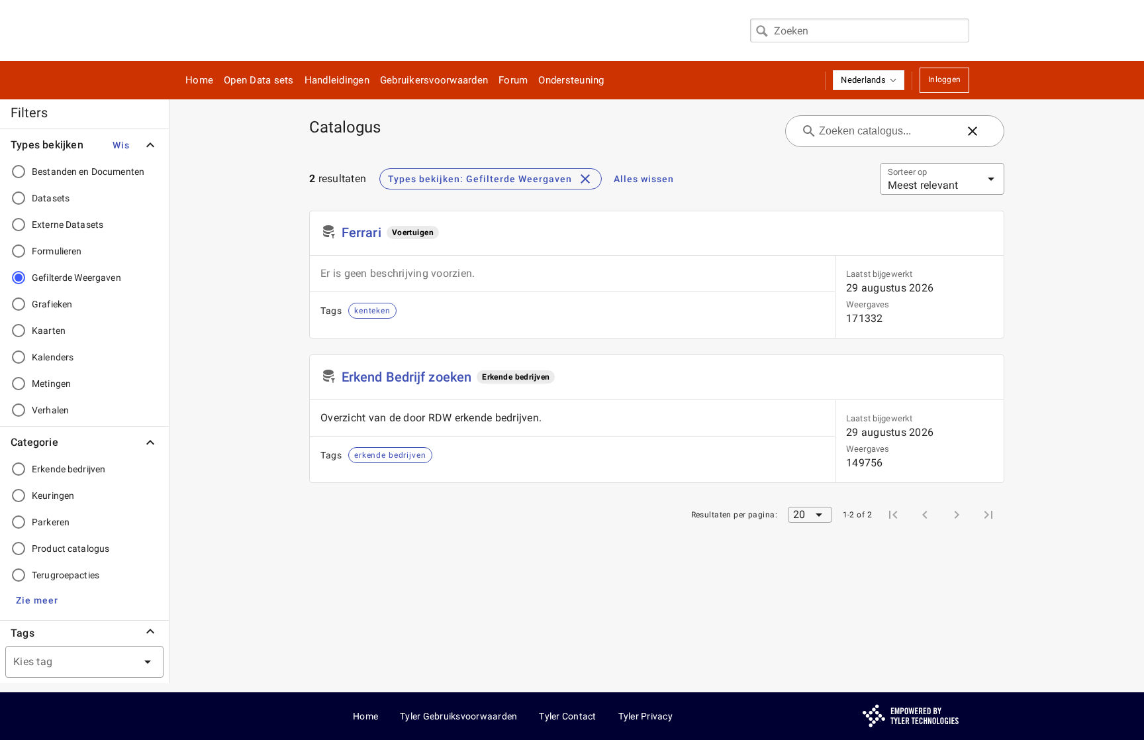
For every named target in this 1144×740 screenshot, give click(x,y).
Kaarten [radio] (49, 330)
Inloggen (944, 79)
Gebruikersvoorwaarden (434, 80)
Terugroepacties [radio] (65, 575)
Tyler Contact (567, 716)
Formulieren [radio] (56, 251)
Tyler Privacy (645, 716)
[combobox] (859, 30)
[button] (868, 80)
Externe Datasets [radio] (67, 224)
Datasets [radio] (51, 198)
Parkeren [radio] (51, 522)
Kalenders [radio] (52, 357)
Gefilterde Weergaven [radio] (76, 277)
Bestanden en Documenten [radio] (88, 171)
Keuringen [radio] (53, 495)
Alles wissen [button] (644, 179)
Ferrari (361, 232)
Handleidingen (337, 80)
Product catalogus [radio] (70, 548)
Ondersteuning (571, 80)
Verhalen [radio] (50, 410)
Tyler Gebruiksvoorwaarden (458, 716)
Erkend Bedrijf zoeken (406, 377)
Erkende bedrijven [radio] (68, 469)
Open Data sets (259, 80)
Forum (513, 80)
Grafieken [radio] (52, 304)
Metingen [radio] (51, 383)
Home (199, 80)
